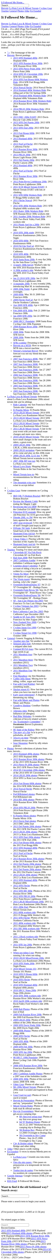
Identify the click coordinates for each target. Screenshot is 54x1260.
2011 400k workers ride (24, 923)
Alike (27, 11)
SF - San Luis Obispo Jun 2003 (28, 600)
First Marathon (20, 676)
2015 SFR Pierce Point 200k (26, 68)
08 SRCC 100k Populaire (25, 1057)
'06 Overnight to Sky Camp (32, 1135)
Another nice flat (21, 641)
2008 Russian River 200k (25, 326)
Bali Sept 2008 (20, 557)
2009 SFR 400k (20, 1041)
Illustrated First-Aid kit (24, 533)
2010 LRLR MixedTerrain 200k (28, 958)
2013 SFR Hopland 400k (25, 848)
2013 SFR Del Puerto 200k (26, 122)
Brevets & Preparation (23, 1100)
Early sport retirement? (24, 695)
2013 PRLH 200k (21, 154)
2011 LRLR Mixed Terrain (26, 429)
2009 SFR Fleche (21, 1036)
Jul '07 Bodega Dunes (29, 1122)
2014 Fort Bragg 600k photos (27, 783)
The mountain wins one (24, 482)
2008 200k (18, 337)
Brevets (4, 8)
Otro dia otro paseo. (22, 1162)
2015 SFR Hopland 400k (25, 58)
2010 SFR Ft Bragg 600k (25, 974)
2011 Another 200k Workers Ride (29, 216)
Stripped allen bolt (21, 643)
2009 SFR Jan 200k (22, 1052)
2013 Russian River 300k (25, 149)
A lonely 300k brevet (23, 265)
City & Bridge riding (23, 1143)
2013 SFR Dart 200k (23, 128)
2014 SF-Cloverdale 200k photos (29, 770)
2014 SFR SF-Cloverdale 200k (28, 74)
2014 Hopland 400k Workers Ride (29, 90)
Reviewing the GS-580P (24, 506)
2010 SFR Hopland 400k (25, 985)
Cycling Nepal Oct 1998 (24, 633)
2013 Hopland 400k (22, 138)
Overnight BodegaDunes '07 (26, 584)
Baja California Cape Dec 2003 (28, 611)
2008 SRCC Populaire (23, 321)
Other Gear (18, 1084)
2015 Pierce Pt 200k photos (26, 764)
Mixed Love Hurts (22, 466)
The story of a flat (21, 732)
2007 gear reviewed (22, 523)
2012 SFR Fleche (21, 885)
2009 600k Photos (21, 1030)
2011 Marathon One (22, 670)
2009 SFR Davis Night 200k (26, 1025)
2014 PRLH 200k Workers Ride (28, 109)
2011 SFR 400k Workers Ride (27, 206)
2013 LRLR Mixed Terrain (26, 418)
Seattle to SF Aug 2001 (24, 617)
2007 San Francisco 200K (25, 369)
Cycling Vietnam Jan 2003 (25, 606)
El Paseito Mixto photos (24, 815)
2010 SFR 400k (20, 254)
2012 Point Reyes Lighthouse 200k (30, 181)
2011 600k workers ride (24, 912)
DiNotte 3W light (21, 528)
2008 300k (18, 332)
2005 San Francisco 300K (25, 386)
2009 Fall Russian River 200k (27, 1014)
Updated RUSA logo (23, 649)
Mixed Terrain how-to (23, 474)
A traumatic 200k (21, 283)
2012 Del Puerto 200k (23, 160)
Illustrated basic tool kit (24, 544)
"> (8, 52)
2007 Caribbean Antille (24, 560)
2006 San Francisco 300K (25, 375)
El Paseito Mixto (21, 410)
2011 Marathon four (22, 654)
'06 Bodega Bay (26, 1130)
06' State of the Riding (23, 729)
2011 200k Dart (20, 907)
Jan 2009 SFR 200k (22, 316)
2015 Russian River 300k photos (28, 759)
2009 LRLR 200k (21, 445)
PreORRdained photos (24, 794)
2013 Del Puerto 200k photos (27, 826)
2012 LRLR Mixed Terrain (26, 423)
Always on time (20, 738)
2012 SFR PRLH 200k (24, 896)
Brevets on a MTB (22, 345)
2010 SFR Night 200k (23, 963)
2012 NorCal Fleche (23, 171)
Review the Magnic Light (25, 501)
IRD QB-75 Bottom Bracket (26, 496)
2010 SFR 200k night (23, 232)
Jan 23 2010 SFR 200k (24, 278)
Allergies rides (20, 711)
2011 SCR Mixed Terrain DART (28, 187)
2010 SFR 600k (20, 240)
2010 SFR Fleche (21, 979)
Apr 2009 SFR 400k (23, 305)
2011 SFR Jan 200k (22, 944)
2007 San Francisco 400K (25, 359)
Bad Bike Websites (22, 716)
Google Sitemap (14, 1175)
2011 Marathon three (23, 660)
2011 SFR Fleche (21, 918)
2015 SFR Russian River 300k (27, 63)
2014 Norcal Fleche (22, 87)
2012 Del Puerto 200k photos (27, 864)
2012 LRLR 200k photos (25, 875)
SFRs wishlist (19, 343)
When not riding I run (23, 952)
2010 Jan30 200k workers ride (27, 1001)
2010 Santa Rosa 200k (24, 259)
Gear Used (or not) (22, 1095)
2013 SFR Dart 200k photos (26, 837)
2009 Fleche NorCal (23, 300)
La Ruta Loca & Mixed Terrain (24, 8)
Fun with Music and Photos (26, 700)
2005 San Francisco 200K (25, 391)
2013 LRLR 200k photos (25, 832)
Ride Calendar (20, 404)
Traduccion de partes (23, 1170)
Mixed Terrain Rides (23, 1106)
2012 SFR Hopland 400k (25, 880)
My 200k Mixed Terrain (24, 1087)
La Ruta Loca (19, 1157)
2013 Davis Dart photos (24, 821)
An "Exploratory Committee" (27, 721)
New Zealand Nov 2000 (24, 622)
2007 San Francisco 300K (25, 364)
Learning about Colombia (25, 566)
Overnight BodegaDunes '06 (26, 595)
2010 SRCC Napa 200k (24, 990)
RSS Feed (12, 1181)
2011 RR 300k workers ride (26, 928)
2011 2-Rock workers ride (25, 936)
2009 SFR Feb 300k (23, 1046)
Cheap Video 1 (20, 539)
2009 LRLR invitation (23, 450)
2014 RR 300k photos (23, 799)
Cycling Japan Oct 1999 (24, 627)
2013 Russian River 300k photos (28, 858)
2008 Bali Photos (21, 1009)
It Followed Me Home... (12, 2)
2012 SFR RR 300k (22, 891)
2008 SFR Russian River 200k (27, 1065)
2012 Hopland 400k (22, 165)
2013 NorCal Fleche (23, 144)
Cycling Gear (45, 8)
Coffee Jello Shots (21, 678)
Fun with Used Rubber (24, 684)
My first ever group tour (30, 1116)
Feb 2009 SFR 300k (23, 310)
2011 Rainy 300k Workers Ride (28, 211)
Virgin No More (20, 574)
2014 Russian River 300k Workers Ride (32, 101)
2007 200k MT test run (24, 461)
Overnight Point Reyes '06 (25, 590)
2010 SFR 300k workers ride (27, 995)
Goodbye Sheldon (21, 705)
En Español (35, 11)
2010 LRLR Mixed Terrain (26, 437)
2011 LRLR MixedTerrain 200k (28, 901)
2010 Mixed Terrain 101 (24, 969)
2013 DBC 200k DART (24, 117)
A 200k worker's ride (23, 270)
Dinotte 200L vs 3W (22, 517)
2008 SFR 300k (20, 1079)
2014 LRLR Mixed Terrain (26, 412)
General (13, 11)
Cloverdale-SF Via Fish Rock (27, 552)
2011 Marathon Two (23, 665)
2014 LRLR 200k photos (25, 775)
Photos (20, 11)
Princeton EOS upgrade (24, 512)
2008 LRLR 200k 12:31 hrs (26, 455)
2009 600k (18, 294)
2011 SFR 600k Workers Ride (27, 195)
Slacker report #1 (21, 689)
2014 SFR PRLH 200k (24, 807)
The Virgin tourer (21, 579)
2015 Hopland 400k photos (26, 754)
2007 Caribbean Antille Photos (27, 1073)
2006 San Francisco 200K (25, 380)
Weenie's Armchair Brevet (25, 351)
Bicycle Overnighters (23, 1111)
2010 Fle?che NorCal (23, 246)
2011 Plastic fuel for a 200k (26, 224)
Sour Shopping (20, 743)
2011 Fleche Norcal (22, 200)
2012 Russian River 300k (25, 176)
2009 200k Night (21, 289)
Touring (5, 11)
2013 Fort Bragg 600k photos (27, 842)
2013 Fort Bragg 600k (23, 133)
